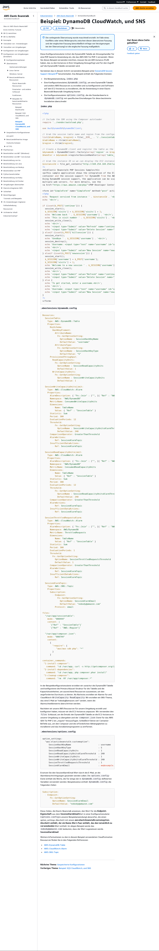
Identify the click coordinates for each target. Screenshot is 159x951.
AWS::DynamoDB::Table (54, 845)
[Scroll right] (92, 8)
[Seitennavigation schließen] (33, 16)
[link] (86, 16)
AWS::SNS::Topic (51, 852)
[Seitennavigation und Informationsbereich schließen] (154, 37)
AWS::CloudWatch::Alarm (55, 848)
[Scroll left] (21, 8)
